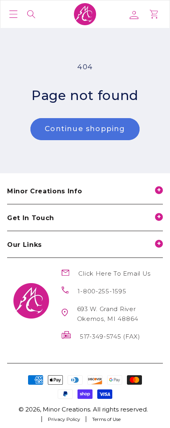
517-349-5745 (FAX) (110, 336)
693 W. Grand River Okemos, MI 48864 (108, 313)
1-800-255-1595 (101, 291)
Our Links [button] (24, 244)
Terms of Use (106, 419)
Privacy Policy (64, 419)
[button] (13, 14)
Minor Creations (66, 409)
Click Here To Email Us (114, 273)
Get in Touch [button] (30, 218)
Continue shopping (85, 128)
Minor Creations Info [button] (44, 191)
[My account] (137, 14)
